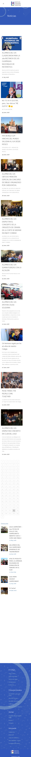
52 (10, 492)
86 (6, 513)
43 (14, 486)
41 (6, 486)
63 (14, 498)
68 (14, 501)
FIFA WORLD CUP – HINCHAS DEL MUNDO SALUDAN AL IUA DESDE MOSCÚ (11, 140)
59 (17, 495)
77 (10, 507)
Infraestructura (12, 682)
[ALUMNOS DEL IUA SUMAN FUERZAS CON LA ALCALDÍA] (12, 256)
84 (17, 510)
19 (17, 471)
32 (10, 480)
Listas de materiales (13, 738)
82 (10, 510)
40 (2, 486)
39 (17, 483)
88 (14, 513)
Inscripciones (12, 732)
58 (14, 495)
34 (17, 480)
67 (10, 501)
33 (14, 480)
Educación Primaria (13, 698)
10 (2, 468)
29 (17, 477)
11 (6, 468)
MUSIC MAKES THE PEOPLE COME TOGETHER (9, 393)
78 (14, 507)
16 (6, 471)
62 (10, 498)
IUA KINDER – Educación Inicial (14, 694)
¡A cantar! (12, 588)
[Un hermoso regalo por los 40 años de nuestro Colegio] (12, 335)
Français (11, 720)
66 (6, 501)
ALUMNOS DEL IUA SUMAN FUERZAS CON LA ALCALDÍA (11, 267)
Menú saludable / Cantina (14, 740)
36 (6, 483)
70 (2, 504)
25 (2, 477)
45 (2, 489)
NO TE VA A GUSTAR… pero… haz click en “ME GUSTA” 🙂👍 (10, 103)
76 (6, 507)
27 (10, 477)
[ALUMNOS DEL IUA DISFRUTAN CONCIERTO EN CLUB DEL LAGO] (12, 417)
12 (10, 468)
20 (2, 474)
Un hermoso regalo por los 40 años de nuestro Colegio (11, 346)
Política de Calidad (13, 676)
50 (2, 492)
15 (2, 471)
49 (17, 489)
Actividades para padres (14, 743)
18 (14, 471)
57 (10, 495)
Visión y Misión (12, 673)
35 (2, 483)
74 (17, 504)
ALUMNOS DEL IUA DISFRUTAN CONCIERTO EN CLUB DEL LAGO (11, 431)
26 (6, 477)
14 (17, 468)
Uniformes (11, 735)
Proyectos (11, 704)
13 (13, 468)
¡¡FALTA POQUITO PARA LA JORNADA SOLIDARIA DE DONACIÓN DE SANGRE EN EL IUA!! (15, 564)
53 (14, 492)
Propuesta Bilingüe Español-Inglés (15, 716)
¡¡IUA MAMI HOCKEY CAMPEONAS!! (14, 579)
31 (6, 480)
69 (18, 501)
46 (6, 489)
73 (14, 504)
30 (2, 480)
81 (6, 510)
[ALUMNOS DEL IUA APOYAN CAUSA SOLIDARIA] (12, 291)
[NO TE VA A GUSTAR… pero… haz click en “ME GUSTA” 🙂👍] (12, 90)
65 (2, 501)
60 (2, 498)
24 (17, 474)
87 (10, 513)
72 (10, 504)
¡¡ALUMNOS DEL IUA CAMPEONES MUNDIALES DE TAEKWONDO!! (15, 548)
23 (14, 474)
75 (2, 507)
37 (10, 483)
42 (10, 486)
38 (14, 483)
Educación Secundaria (14, 701)
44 (17, 486)
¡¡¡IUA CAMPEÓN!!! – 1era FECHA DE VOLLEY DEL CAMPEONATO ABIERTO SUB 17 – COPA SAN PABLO (15, 532)
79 (17, 507)
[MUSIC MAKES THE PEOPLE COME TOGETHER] (12, 380)
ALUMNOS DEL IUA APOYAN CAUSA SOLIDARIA (9, 305)
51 (6, 492)
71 (6, 504)
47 (10, 489)
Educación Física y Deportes (15, 707)
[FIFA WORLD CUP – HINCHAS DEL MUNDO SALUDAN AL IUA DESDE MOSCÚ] (12, 125)
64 (17, 498)
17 (10, 471)
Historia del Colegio (13, 679)
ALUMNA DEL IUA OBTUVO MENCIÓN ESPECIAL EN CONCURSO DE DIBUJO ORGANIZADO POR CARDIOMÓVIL (11, 180)
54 (17, 492)
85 (2, 513)
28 (14, 477)
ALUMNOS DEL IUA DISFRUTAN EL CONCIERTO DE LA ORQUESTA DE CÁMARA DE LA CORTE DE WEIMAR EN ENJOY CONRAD (11, 226)
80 (2, 510)
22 (10, 474)
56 (6, 495)
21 (6, 474)
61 (6, 498)
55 (2, 495)
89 (18, 513)
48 (14, 489)
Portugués (11, 723)
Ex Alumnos (11, 685)
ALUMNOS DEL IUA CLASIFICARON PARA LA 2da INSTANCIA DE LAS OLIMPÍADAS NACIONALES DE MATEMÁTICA (11, 60)
